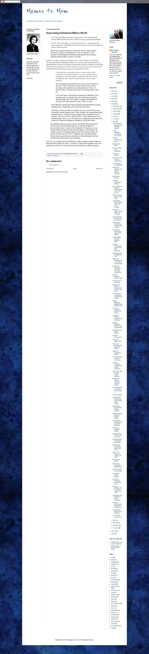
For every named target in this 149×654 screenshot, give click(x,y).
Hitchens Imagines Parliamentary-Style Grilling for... (117, 366)
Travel (113, 623)
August (115, 114)
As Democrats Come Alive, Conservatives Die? (117, 296)
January (115, 528)
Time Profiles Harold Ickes (117, 516)
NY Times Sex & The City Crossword (117, 358)
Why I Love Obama (116, 154)
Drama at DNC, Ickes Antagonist (117, 149)
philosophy (114, 610)
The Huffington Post (85, 45)
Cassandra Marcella (115, 51)
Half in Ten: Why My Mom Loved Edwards (117, 374)
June (114, 119)
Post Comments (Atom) (61, 172)
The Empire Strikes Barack (116, 475)
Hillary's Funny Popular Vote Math (117, 196)
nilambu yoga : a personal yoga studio (116, 547)
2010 (113, 99)
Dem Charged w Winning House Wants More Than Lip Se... (117, 189)
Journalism (114, 590)
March (115, 523)
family (113, 568)
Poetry (113, 612)
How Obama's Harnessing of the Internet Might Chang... (117, 400)
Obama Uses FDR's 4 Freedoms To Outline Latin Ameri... (117, 288)
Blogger (91, 640)
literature (113, 595)
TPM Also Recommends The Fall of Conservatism (117, 261)
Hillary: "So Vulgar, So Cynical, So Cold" (117, 455)
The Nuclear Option (116, 460)
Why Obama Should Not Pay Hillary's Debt (117, 447)
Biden (113, 560)
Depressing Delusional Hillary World (117, 465)
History (113, 584)
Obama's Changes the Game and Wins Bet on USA (117, 490)
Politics (113, 614)
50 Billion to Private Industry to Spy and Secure (116, 382)
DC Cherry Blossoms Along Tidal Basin (117, 481)
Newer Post (50, 168)
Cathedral (114, 562)
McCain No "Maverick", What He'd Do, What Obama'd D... (117, 269)
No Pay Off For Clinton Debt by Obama (117, 435)
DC (112, 566)
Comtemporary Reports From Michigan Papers (117, 126)
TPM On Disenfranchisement (117, 139)
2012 (113, 94)
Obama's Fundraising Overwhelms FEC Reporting (117, 248)
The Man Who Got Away (117, 281)
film (112, 573)
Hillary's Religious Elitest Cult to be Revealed (117, 325)
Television (114, 621)
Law (112, 592)
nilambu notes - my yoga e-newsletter (116, 542)
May (114, 121)
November (116, 108)
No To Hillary (54, 155)
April (114, 520)
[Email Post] (81, 153)
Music (113, 599)
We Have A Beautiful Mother (116, 429)
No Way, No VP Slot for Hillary (117, 331)
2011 (113, 96)
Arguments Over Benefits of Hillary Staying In (117, 498)
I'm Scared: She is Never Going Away (117, 159)
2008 (113, 104)
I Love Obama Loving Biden (117, 164)
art (112, 557)
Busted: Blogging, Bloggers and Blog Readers (117, 303)
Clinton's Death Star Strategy (117, 470)
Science (113, 619)
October (115, 111)
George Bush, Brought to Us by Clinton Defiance (117, 423)
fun (112, 577)
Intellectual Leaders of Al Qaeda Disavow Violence (117, 171)
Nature (113, 601)
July (114, 116)
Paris (112, 608)
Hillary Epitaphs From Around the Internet (117, 218)
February (116, 525)
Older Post (99, 168)
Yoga (112, 628)
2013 (113, 91)
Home (75, 168)
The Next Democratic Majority (117, 182)
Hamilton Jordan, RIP (117, 336)
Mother (113, 597)
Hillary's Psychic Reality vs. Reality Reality (117, 416)
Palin (112, 606)
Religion (113, 617)
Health (113, 582)
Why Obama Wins (116, 144)
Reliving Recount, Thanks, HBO (117, 276)
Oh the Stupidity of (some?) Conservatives (117, 390)
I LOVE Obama (115, 586)
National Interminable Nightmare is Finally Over (117, 505)
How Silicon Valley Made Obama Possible (117, 408)
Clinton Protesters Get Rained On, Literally (117, 133)
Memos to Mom (47, 11)
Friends (113, 575)
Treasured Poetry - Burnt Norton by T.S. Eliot (117, 212)
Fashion (113, 571)
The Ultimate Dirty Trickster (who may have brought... (117, 204)
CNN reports (50, 141)
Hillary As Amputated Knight (117, 352)
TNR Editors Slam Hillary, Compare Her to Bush (117, 225)
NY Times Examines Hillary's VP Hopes (117, 310)
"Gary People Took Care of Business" (117, 511)
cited (76, 62)
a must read (70, 118)
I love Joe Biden (117, 395)
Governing (114, 580)
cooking (113, 564)
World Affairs (114, 626)
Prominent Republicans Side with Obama (117, 346)
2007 (113, 531)
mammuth (78, 640)
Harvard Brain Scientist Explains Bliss (117, 239)
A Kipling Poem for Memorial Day (117, 255)
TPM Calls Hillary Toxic (117, 340)
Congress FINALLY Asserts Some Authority (117, 318)
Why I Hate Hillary (116, 177)
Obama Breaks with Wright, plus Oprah (117, 441)
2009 (113, 101)
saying (53, 60)
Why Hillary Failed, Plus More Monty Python (117, 232)
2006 (113, 534)
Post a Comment (54, 165)
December (116, 106)
